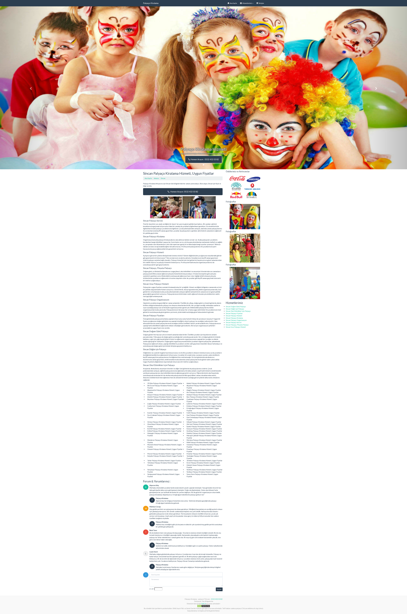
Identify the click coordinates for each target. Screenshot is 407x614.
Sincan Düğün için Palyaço (235, 309)
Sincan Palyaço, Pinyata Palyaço (237, 325)
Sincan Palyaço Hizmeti (234, 316)
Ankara (156, 178)
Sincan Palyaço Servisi (233, 322)
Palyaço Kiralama (150, 3)
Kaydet (219, 589)
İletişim (261, 3)
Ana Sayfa (233, 3)
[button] (30, 87)
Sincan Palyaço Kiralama (234, 318)
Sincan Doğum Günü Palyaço (236, 306)
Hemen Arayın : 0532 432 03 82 (204, 159)
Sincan (163, 178)
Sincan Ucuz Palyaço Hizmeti (236, 327)
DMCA (203, 604)
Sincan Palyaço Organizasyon (236, 320)
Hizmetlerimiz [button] (247, 3)
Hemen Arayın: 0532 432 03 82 (183, 191)
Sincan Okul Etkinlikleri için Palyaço (238, 311)
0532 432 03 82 (216, 599)
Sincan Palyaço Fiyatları (234, 313)
